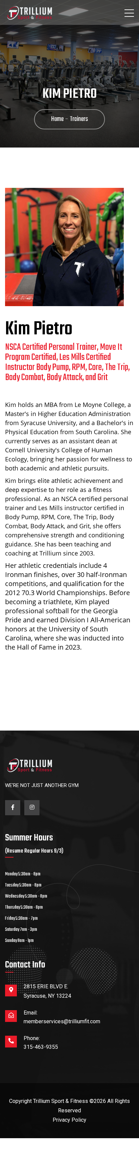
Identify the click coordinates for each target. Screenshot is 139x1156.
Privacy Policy (69, 1120)
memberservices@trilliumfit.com (62, 1021)
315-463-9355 (41, 1047)
